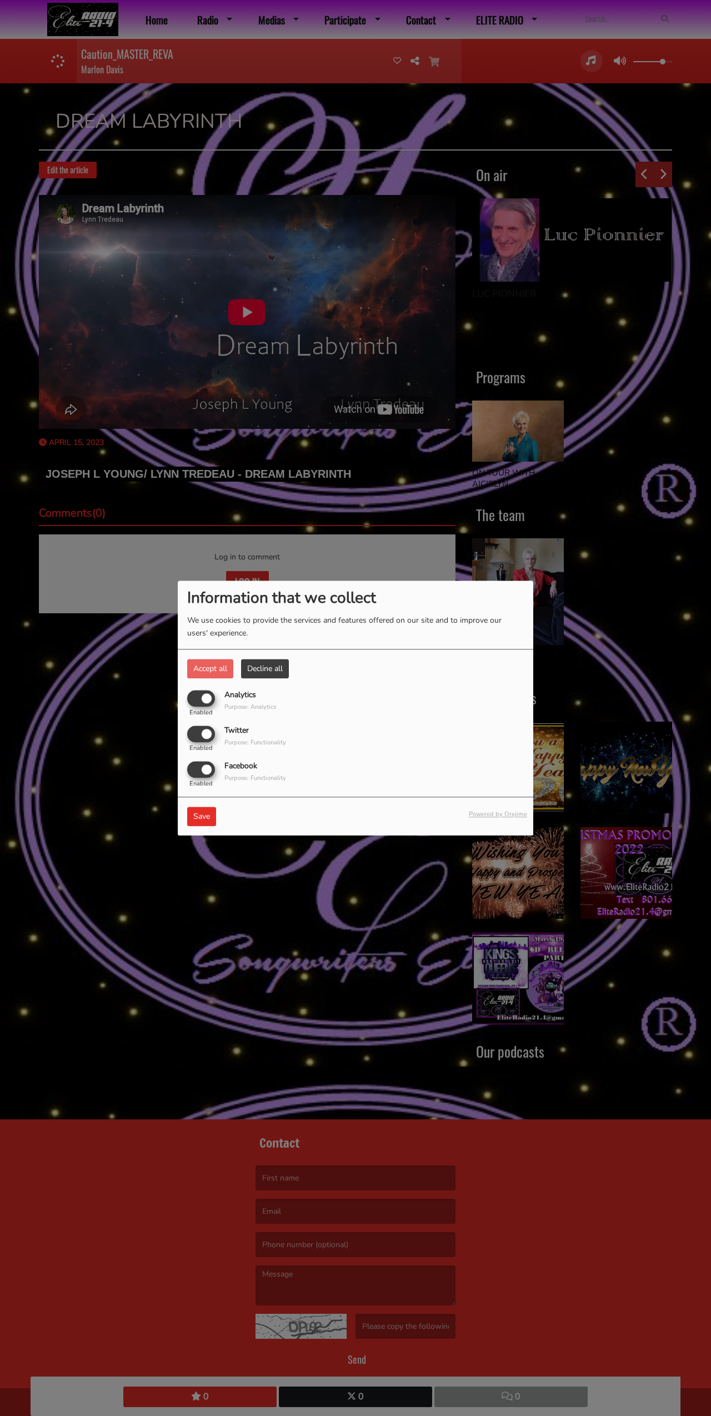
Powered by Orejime (498, 814)
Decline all (265, 668)
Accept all (210, 668)
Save (201, 816)
